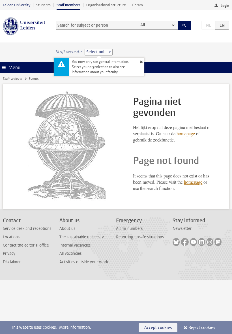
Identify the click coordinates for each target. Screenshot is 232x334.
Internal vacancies (75, 245)
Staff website (12, 78)
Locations (11, 237)
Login (225, 5)
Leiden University (16, 5)
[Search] (184, 25)
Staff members (68, 5)
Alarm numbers (129, 228)
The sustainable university (81, 237)
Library (137, 5)
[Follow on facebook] (185, 242)
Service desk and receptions (27, 228)
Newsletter (182, 228)
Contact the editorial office (26, 245)
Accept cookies (158, 327)
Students (43, 5)
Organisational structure (106, 5)
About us (67, 228)
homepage (186, 133)
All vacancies (70, 253)
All (142, 25)
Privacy (9, 253)
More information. (75, 327)
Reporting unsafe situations (140, 237)
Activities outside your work (83, 262)
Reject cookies (201, 327)
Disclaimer (12, 262)
